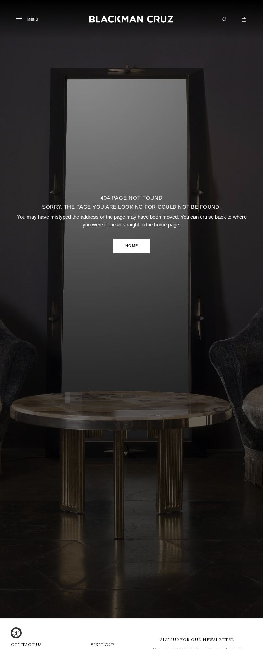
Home (131, 246)
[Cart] (243, 19)
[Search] (224, 19)
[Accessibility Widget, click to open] (16, 632)
